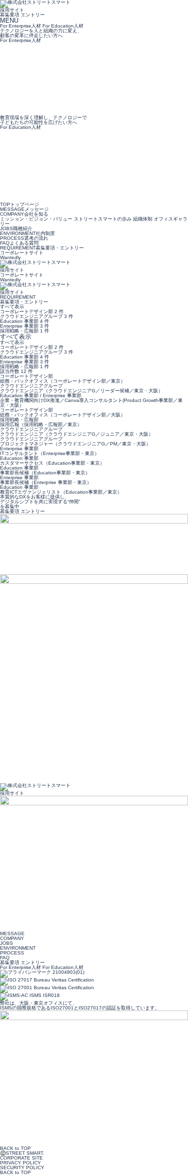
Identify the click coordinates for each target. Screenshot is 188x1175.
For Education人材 (62, 967)
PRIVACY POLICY (20, 1162)
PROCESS (24, 238)
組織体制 (143, 218)
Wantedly (10, 257)
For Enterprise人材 (20, 967)
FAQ (19, 243)
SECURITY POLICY (22, 1167)
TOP (19, 204)
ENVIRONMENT (27, 233)
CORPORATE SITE (21, 1158)
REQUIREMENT (42, 247)
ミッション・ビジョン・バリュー (37, 218)
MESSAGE (24, 209)
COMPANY (24, 214)
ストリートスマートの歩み (103, 218)
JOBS (16, 228)
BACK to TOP (15, 1148)
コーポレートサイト (21, 252)
